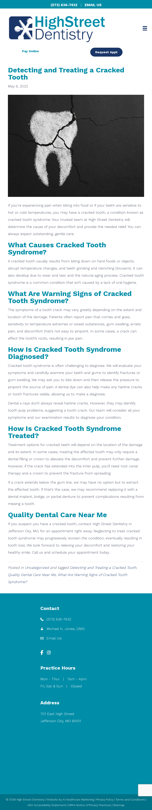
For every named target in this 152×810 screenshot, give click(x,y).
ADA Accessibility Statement (47, 805)
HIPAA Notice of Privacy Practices (89, 805)
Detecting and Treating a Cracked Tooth (103, 567)
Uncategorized (37, 567)
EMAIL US (93, 5)
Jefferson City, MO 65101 (60, 721)
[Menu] (145, 28)
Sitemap (118, 805)
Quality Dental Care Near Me (32, 575)
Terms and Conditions (130, 799)
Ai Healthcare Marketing (78, 799)
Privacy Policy (104, 799)
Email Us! (54, 638)
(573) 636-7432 (64, 5)
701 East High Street (57, 714)
